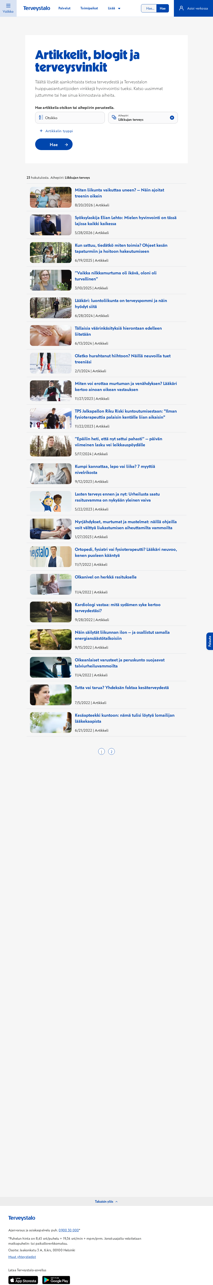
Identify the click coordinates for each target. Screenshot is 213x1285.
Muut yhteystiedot (22, 1257)
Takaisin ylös (104, 1201)
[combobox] (155, 8)
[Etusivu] (36, 8)
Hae (163, 8)
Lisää (112, 8)
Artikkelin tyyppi (59, 131)
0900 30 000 (69, 1230)
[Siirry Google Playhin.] (56, 1280)
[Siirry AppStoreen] (23, 1280)
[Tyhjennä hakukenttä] (172, 117)
